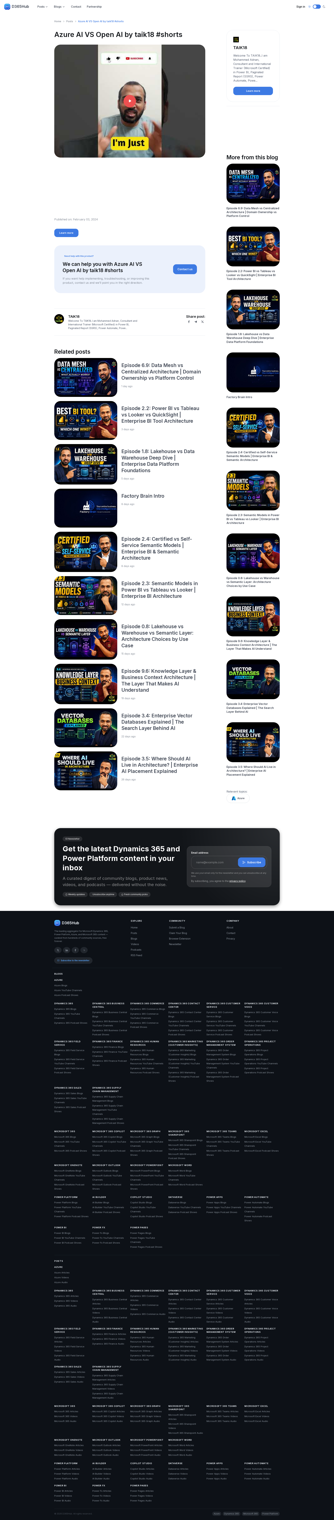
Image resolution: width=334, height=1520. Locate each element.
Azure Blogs (60, 985)
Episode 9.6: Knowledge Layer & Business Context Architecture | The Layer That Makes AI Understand (251, 645)
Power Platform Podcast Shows (71, 1216)
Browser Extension (179, 938)
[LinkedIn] (66, 950)
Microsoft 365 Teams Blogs (221, 1136)
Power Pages (139, 1227)
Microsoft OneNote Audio (68, 1455)
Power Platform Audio (66, 1478)
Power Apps (214, 1197)
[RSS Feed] (84, 950)
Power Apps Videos (217, 1473)
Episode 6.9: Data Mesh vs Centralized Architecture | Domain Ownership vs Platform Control (161, 371)
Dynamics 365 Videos (66, 1300)
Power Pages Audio (141, 1500)
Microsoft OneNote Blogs (67, 1170)
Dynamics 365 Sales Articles (69, 1372)
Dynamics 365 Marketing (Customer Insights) (185, 1043)
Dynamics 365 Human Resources (144, 1043)
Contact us (185, 269)
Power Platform (66, 1197)
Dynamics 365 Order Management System (221, 1043)
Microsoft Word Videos (180, 1450)
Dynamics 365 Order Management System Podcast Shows (222, 1076)
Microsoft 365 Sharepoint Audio (185, 1432)
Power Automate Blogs (256, 1202)
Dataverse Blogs (177, 1202)
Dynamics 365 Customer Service (223, 1005)
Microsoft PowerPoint (146, 1165)
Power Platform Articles (67, 1468)
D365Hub (20, 6)
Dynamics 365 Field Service (67, 1043)
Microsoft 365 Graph (145, 1131)
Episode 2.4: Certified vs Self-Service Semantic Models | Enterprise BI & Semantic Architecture (251, 456)
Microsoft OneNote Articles (69, 1445)
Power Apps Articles (217, 1468)
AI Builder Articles (102, 1468)
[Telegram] (195, 322)
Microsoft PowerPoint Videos (146, 1450)
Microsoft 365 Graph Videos (145, 1416)
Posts (41, 6)
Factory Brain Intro (142, 496)
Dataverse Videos (178, 1473)
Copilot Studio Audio (141, 1478)
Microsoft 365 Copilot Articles (108, 1411)
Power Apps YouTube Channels (223, 1207)
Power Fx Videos (101, 1495)
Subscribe (254, 862)
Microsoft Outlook (106, 1165)
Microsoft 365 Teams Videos (222, 1416)
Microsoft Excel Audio (256, 1421)
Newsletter (175, 944)
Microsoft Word (180, 1165)
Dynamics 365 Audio (65, 1305)
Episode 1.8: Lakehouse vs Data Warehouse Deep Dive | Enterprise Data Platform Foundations (250, 338)
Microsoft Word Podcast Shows (185, 1184)
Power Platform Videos (66, 1473)
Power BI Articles (63, 1490)
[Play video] (130, 101)
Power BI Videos (63, 1495)
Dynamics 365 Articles (66, 1296)
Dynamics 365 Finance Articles (109, 1334)
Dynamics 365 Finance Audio (108, 1343)
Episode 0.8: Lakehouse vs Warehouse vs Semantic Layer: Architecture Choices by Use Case (252, 582)
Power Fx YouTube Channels (108, 1237)
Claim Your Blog (178, 933)
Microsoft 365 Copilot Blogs (107, 1136)
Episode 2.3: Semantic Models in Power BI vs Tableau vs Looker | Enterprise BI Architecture (159, 589)
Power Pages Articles (142, 1490)
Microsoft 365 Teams (221, 1131)
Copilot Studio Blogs (141, 1202)
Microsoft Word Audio (180, 1455)
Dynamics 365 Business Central (108, 1005)
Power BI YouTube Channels (69, 1237)
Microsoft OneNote (68, 1165)
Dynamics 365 (63, 1003)
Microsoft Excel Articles (257, 1411)
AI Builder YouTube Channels (108, 1207)
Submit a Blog (177, 927)
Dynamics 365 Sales (68, 1087)
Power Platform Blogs (66, 1202)
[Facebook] (189, 322)
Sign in (300, 6)
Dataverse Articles (178, 1468)
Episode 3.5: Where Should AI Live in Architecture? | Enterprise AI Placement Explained (159, 765)
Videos (135, 944)
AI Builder (99, 1197)
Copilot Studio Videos (142, 1473)
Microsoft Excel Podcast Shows (261, 1150)
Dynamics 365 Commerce (147, 1003)
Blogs (57, 6)
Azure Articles (62, 1272)
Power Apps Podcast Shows (221, 1212)
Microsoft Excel (256, 1131)
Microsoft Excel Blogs (256, 1136)
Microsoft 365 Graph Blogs (145, 1136)
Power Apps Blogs (216, 1202)
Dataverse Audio (177, 1478)
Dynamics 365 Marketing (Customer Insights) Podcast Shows (183, 1076)
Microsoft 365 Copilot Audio (107, 1421)
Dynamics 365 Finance (107, 1041)
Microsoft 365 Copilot (108, 1131)
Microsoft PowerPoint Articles (146, 1445)
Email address (199, 852)
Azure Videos (61, 1277)
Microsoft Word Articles (181, 1445)
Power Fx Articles (101, 1490)
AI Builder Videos (101, 1473)
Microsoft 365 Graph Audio (145, 1421)
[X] (202, 322)
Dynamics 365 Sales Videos (69, 1376)
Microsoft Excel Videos (256, 1416)
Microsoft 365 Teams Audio (221, 1421)
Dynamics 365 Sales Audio (68, 1381)
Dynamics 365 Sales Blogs (68, 1093)
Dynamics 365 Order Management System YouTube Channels (223, 1063)
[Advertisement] (129, 190)
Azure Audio (61, 1282)
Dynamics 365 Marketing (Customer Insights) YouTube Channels (184, 1063)
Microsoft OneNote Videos (68, 1450)
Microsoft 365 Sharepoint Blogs (185, 1140)
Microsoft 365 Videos (66, 1416)
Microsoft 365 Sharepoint (178, 1133)
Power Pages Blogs (140, 1233)
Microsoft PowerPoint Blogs (145, 1170)
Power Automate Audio (256, 1478)
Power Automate (256, 1197)
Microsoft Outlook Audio (105, 1455)
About (229, 927)
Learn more (66, 232)
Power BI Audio (62, 1500)
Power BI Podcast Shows (67, 1242)
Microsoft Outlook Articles (106, 1445)
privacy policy (237, 880)
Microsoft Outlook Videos (106, 1450)
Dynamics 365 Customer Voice (261, 1005)
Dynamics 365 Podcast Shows (70, 1022)
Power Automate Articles (257, 1468)
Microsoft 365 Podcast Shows (70, 1150)
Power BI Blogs (62, 1233)
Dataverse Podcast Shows (182, 1212)
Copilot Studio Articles (142, 1468)
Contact (76, 6)
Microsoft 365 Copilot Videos (108, 1416)
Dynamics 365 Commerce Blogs (147, 1009)
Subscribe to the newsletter (75, 960)
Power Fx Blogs (100, 1233)
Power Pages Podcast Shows (146, 1246)
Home (57, 21)
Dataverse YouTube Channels (184, 1207)
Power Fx (98, 1227)
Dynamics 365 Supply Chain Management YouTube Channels (107, 1109)
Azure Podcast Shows (66, 995)
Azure (241, 798)
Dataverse (175, 1197)
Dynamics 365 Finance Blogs (108, 1047)
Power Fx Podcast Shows (106, 1242)
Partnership (94, 6)
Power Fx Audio (100, 1500)
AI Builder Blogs (100, 1202)
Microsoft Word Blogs (180, 1170)
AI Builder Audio (101, 1478)
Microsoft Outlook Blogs (105, 1170)
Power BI (60, 1227)
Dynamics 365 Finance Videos (108, 1338)
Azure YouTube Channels (68, 990)
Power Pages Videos (141, 1495)
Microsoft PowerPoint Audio (145, 1455)
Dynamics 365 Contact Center (184, 1005)
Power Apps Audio (216, 1478)
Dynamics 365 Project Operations (260, 1043)
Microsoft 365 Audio (65, 1421)
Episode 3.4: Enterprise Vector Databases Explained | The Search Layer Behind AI (156, 722)
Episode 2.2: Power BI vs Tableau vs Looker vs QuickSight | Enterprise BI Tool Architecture (160, 414)
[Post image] (85, 377)
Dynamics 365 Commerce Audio (147, 1314)
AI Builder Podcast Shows (106, 1212)
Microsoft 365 (64, 1131)
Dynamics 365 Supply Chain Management (106, 1089)
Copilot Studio (141, 1197)
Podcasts (136, 949)
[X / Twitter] (58, 950)
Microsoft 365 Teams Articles (222, 1411)
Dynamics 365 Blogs (65, 1009)
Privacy (230, 938)
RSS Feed (136, 955)
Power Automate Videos (257, 1473)
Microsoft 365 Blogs (65, 1136)
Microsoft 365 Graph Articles (146, 1411)
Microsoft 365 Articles (66, 1411)
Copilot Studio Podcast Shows (146, 1216)
